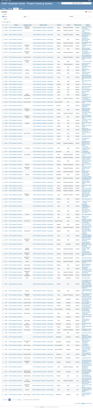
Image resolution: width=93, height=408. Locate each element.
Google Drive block (86, 84)
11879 (6, 235)
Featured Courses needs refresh (86, 73)
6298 (6, 324)
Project (16, 25)
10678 (6, 367)
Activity (10, 8)
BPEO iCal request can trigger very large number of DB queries (87, 389)
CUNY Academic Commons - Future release (43, 376)
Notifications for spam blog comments (87, 227)
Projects (6, 0)
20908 (6, 102)
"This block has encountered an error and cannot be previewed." (87, 34)
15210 (6, 174)
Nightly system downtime (85, 217)
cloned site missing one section (86, 113)
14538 (6, 188)
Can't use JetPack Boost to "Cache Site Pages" (87, 117)
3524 (6, 349)
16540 (6, 168)
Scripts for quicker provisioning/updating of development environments (87, 371)
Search (59, 3)
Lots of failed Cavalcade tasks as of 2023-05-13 (86, 148)
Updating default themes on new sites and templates (87, 161)
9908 (6, 284)
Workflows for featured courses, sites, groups (86, 39)
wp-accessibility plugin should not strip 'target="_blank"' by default (87, 244)
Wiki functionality (86, 278)
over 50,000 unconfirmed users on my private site (87, 52)
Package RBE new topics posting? (86, 302)
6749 (6, 389)
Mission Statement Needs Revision (86, 265)
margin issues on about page (86, 64)
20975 (6, 98)
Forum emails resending (85, 95)
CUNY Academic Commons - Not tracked (43, 27)
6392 (6, 394)
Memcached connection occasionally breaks (87, 269)
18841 (6, 136)
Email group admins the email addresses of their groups (87, 299)
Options (5, 18)
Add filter (71, 16)
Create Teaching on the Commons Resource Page (87, 309)
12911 (6, 211)
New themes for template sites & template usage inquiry (86, 143)
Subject (88, 25)
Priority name (77, 25)
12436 (6, 217)
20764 (6, 113)
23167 (6, 64)
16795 (6, 161)
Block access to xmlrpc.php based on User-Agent (87, 211)
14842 (6, 182)
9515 (6, 295)
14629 (6, 186)
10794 (6, 268)
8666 (6, 309)
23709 (6, 46)
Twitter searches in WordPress (86, 240)
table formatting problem (85, 92)
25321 (6, 27)
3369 (6, 354)
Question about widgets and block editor (86, 182)
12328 (6, 224)
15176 (6, 178)
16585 (6, 164)
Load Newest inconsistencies (85, 345)
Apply (4, 21)
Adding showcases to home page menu (87, 190)
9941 (6, 278)
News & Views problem (85, 70)
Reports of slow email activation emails (87, 275)
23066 (6, 73)
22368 (6, 77)
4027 (6, 341)
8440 (6, 313)
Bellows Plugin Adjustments (85, 171)
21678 (6, 95)
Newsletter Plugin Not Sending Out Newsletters (87, 367)
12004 (6, 227)
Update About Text (86, 358)
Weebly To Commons (87, 188)
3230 (6, 371)
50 (36, 399)
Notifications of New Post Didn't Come (87, 330)
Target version (43, 25)
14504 (6, 190)
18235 (6, 148)
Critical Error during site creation (86, 120)
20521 (6, 116)
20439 (6, 120)
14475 (6, 199)
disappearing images (87, 258)
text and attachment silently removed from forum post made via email (87, 57)
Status (5, 16)
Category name (28, 25)
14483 (6, 194)
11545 (6, 240)
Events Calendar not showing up (87, 27)
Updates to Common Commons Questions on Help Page (87, 221)
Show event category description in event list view (87, 261)
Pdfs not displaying (86, 89)
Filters (5, 14)
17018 (6, 157)
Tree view (89, 11)
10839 (6, 265)
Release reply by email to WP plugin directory (86, 354)
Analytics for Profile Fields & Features (86, 157)
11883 (6, 231)
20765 (6, 109)
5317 (6, 329)
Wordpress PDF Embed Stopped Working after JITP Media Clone (86, 194)
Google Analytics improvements (86, 174)
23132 (6, 67)
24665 (6, 34)
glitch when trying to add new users (87, 87)
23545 (6, 52)
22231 (6, 81)
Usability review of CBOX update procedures (86, 342)
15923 (6, 171)
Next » (19, 399)
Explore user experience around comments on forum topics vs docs (87, 336)
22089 (6, 84)
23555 (6, 48)
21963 (6, 92)
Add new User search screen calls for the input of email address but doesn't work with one (87, 381)
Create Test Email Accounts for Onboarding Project (86, 313)
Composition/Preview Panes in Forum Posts (87, 394)
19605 (6, 126)
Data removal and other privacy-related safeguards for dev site (87, 77)
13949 (6, 206)
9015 (6, 299)
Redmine (42, 407)
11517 (6, 244)
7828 (6, 317)
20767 (6, 105)
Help (10, 0)
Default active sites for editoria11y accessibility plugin (86, 98)
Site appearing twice (87, 214)
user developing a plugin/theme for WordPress (86, 105)
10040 (6, 272)
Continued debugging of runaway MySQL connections (86, 206)
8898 (6, 305)
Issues (16, 8)
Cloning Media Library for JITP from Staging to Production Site (87, 253)
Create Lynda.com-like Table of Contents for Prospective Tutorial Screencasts (87, 362)
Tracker (59, 25)
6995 (6, 320)
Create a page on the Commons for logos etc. (87, 291)
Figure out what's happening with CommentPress (86, 110)
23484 (6, 61)
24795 (6, 30)
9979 (6, 275)
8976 (6, 302)
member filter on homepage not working (86, 320)
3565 (6, 345)
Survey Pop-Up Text (87, 332)
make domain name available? (87, 43)
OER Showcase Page (87, 199)
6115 (6, 327)
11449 (6, 253)
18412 (6, 143)
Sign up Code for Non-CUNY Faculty (86, 224)
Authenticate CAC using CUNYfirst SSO (87, 376)
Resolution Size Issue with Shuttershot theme (87, 168)
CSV (88, 403)
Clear (9, 21)
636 (6, 362)
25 (34, 399)
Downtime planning (86, 136)
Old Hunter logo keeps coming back (86, 49)
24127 (6, 43)
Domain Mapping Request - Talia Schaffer (86, 249)
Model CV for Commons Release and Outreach (86, 130)
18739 (6, 139)
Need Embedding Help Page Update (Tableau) (86, 231)
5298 (6, 332)
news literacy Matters (87, 61)
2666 (6, 358)
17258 (6, 154)
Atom (85, 403)
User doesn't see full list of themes (87, 272)
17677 (6, 151)
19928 (6, 123)
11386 (6, 258)
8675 (6, 380)
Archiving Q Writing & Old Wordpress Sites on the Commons (87, 178)
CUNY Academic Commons (15, 27)
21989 (6, 89)
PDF (91, 403)
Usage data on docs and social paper (87, 305)
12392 (6, 221)
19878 (6, 376)
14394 (6, 202)
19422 (6, 129)
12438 (6, 214)
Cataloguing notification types (86, 151)
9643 (6, 290)
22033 (6, 87)
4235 (6, 337)
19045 (6, 133)
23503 (6, 57)
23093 (6, 70)
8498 (6, 385)
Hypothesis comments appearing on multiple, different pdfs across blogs (87, 235)
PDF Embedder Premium (85, 139)
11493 (6, 249)
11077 (6, 261)
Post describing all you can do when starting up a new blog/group (86, 349)
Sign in (89, 0)
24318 (6, 39)
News (21, 8)
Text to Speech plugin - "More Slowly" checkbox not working (87, 295)
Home (2, 0)
